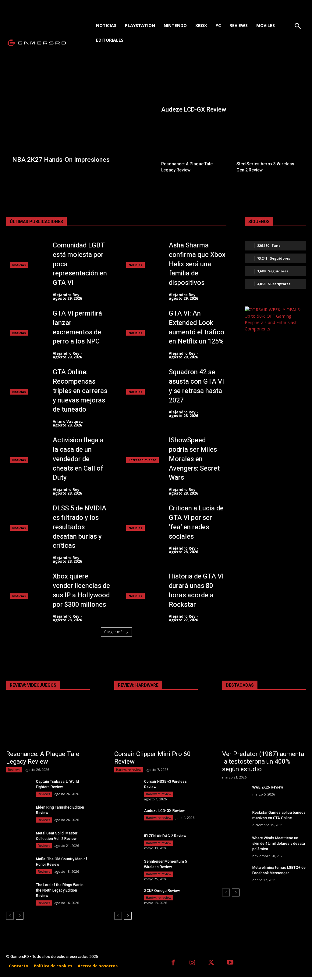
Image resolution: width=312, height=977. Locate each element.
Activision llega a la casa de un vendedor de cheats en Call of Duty (78, 458)
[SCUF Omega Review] (126, 897)
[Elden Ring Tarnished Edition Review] (18, 813)
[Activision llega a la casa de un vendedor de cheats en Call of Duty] (25, 449)
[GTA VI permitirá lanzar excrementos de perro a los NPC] (25, 322)
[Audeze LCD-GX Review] (231, 90)
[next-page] (19, 916)
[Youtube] (230, 963)
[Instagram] (192, 963)
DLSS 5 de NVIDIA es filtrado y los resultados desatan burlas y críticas (79, 527)
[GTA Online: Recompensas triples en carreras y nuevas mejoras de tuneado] (25, 381)
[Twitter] (211, 963)
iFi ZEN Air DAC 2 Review (165, 836)
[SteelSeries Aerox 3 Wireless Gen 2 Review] (269, 147)
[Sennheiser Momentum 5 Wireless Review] (126, 867)
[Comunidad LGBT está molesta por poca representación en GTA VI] (25, 254)
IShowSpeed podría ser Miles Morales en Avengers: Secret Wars (194, 458)
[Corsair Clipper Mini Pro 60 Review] (156, 725)
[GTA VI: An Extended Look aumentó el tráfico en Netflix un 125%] (141, 322)
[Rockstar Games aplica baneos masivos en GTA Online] (234, 818)
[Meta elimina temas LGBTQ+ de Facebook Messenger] (234, 873)
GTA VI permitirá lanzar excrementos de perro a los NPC (77, 327)
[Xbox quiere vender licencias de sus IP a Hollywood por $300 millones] (25, 585)
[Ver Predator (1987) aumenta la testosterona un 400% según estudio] (264, 725)
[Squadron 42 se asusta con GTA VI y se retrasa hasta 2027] (141, 381)
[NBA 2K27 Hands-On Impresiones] (80, 117)
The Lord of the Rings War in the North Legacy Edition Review (59, 890)
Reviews (14, 770)
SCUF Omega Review (162, 891)
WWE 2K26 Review (267, 787)
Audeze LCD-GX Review (164, 811)
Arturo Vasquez (68, 421)
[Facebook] (173, 963)
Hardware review (128, 770)
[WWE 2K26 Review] (234, 793)
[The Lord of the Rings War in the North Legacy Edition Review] (18, 891)
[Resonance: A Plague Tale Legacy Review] (194, 147)
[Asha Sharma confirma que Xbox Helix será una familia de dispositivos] (141, 254)
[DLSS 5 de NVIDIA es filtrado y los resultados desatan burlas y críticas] (25, 517)
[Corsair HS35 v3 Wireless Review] (126, 787)
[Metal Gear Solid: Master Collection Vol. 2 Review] (18, 839)
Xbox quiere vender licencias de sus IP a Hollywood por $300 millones (81, 590)
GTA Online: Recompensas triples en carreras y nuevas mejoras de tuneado (80, 390)
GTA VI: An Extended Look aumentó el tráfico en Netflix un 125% (196, 327)
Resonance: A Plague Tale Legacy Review (42, 757)
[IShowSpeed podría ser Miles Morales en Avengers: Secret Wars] (141, 449)
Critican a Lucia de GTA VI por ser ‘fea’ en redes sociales (196, 522)
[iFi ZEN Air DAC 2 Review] (126, 842)
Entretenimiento (142, 460)
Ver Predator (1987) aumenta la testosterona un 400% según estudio (263, 761)
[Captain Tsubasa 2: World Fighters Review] (18, 787)
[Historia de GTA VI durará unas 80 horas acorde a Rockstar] (141, 585)
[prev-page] (10, 916)
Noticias (19, 265)
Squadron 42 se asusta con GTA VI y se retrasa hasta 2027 (196, 386)
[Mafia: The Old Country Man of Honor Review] (18, 865)
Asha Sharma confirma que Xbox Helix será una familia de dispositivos (197, 264)
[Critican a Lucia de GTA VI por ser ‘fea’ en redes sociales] (141, 517)
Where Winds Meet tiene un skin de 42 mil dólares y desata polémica (278, 843)
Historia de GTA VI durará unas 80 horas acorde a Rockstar (196, 590)
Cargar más (114, 631)
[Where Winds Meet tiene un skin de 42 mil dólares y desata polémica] (234, 844)
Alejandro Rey (66, 294)
